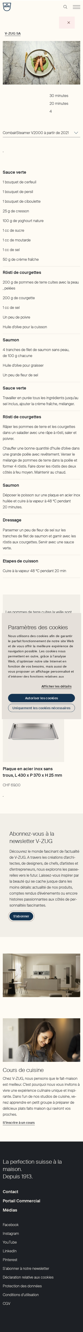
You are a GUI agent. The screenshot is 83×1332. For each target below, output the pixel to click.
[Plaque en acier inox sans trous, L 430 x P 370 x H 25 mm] (33, 731)
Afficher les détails (56, 686)
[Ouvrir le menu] (76, 7)
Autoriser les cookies (41, 698)
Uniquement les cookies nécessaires (41, 708)
